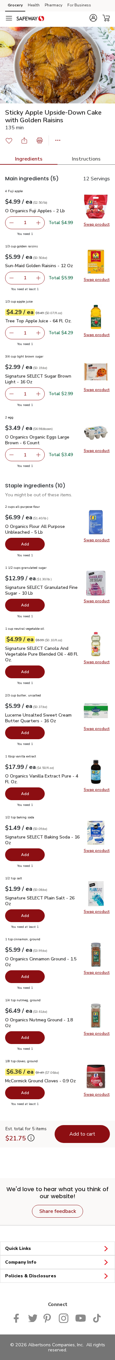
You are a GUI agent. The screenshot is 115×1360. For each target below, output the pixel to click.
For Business (79, 5)
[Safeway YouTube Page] (80, 1317)
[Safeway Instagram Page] (64, 1317)
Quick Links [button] (18, 1248)
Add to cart (82, 1134)
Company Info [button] (20, 1262)
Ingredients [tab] (28, 158)
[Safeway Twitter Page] (32, 1317)
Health (34, 5)
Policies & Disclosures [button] (30, 1276)
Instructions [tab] (86, 158)
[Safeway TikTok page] (96, 1317)
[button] (93, 18)
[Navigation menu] (9, 18)
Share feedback (57, 1211)
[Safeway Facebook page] (18, 1317)
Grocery (15, 5)
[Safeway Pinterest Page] (48, 1317)
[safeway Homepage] (30, 18)
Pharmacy (53, 5)
